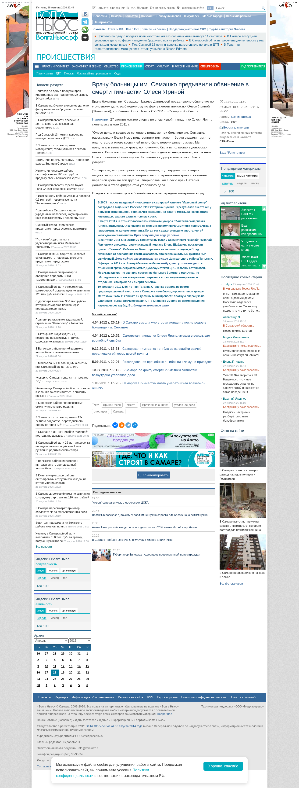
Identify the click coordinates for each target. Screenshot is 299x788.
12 (62, 666)
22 (87, 672)
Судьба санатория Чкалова (227, 29)
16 (38, 672)
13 (70, 666)
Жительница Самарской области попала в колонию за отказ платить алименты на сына (63, 392)
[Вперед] (264, 266)
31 (79, 653)
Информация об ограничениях (93, 697)
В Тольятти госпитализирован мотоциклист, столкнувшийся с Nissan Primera (61, 149)
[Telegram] (128, 425)
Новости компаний (243, 697)
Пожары (69, 73)
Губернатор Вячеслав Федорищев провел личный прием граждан (156, 554)
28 (54, 653)
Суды (117, 73)
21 (79, 672)
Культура (163, 66)
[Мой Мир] (135, 425)
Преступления (44, 73)
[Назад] (264, 208)
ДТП (58, 73)
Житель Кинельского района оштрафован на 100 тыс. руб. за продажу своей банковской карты (58, 174)
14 (79, 666)
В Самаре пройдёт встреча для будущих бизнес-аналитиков (132, 539)
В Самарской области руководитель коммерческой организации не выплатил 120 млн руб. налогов (63, 290)
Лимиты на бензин (154, 29)
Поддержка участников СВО (187, 29)
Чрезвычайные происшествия (94, 73)
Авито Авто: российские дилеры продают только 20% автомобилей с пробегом (144, 527)
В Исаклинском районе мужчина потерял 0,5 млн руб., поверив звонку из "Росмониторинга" (63, 199)
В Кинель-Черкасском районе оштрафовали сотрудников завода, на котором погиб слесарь (61, 479)
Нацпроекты (103, 22)
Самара (116, 16)
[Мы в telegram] (85, 21)
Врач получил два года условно (156, 235)
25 (54, 679)
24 (46, 679)
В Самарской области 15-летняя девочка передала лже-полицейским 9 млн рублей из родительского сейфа (63, 446)
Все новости (44, 546)
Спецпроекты (209, 66)
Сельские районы (238, 16)
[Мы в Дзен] (85, 37)
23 (38, 679)
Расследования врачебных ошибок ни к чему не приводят (166, 362)
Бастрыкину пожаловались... (242, 345)
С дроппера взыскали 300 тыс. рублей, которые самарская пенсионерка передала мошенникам (61, 305)
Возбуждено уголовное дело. (148, 305)
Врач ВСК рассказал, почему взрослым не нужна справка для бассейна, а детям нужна (150, 515)
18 (54, 672)
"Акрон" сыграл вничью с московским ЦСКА (120, 502)
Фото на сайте (232, 430)
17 (46, 672)
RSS (132, 8)
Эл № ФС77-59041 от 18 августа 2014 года (114, 726)
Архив (144, 8)
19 (62, 672)
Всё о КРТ (132, 29)
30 (70, 653)
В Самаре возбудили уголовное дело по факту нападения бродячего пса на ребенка (62, 109)
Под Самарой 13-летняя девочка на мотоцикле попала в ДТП (176, 44)
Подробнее (164, 714)
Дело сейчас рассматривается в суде (141, 258)
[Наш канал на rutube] (85, 29)
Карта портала (167, 697)
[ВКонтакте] (115, 425)
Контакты (44, 697)
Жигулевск (191, 16)
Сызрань (147, 16)
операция (100, 411)
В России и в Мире (185, 66)
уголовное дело (184, 404)
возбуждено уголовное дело (180, 263)
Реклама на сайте (192, 8)
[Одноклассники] (122, 425)
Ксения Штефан (242, 116)
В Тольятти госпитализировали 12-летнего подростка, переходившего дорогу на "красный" (59, 421)
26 (38, 653)
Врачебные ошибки (155, 404)
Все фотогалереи (231, 583)
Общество (111, 66)
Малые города (213, 16)
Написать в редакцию (110, 8)
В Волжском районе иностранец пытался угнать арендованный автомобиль (57, 464)
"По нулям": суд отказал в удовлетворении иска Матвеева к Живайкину (58, 243)
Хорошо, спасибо (223, 766)
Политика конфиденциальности (203, 697)
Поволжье (100, 16)
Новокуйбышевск (169, 16)
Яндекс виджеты (164, 8)
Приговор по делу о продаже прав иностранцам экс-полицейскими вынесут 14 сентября (160, 36)
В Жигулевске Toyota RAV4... (241, 288)
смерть (131, 404)
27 (46, 653)
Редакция (61, 697)
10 (46, 666)
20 (70, 672)
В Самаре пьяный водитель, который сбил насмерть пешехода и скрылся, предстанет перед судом (60, 257)
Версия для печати (236, 127)
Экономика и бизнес (86, 66)
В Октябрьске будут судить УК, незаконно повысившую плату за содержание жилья (57, 337)
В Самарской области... (238, 325)
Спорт (149, 66)
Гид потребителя (253, 66)
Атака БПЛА (115, 29)
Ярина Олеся (112, 404)
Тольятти (131, 16)
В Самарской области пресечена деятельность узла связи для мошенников (57, 123)
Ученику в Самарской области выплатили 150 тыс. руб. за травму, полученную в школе (59, 537)
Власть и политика (55, 66)
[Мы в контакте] (85, 13)
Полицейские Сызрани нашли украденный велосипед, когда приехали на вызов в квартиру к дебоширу (62, 214)
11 (54, 666)
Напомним (100, 119)
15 (87, 666)
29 (62, 653)
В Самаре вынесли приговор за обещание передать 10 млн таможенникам (56, 276)
